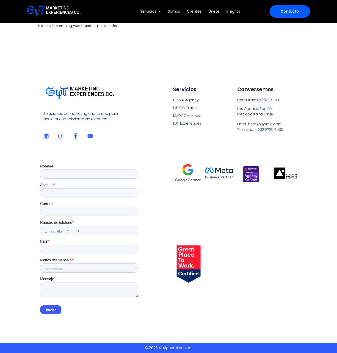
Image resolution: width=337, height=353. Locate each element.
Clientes (194, 11)
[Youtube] (90, 136)
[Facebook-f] (75, 136)
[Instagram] (61, 136)
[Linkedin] (46, 136)
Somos (174, 11)
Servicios (148, 11)
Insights (233, 11)
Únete (213, 11)
